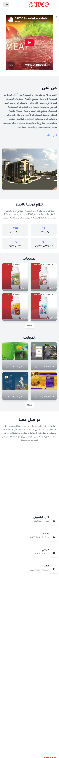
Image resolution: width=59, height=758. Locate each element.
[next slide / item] (57, 42)
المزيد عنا (51, 135)
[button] (31, 67)
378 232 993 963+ (39, 537)
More (29, 326)
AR (6, 4)
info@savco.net (41, 521)
